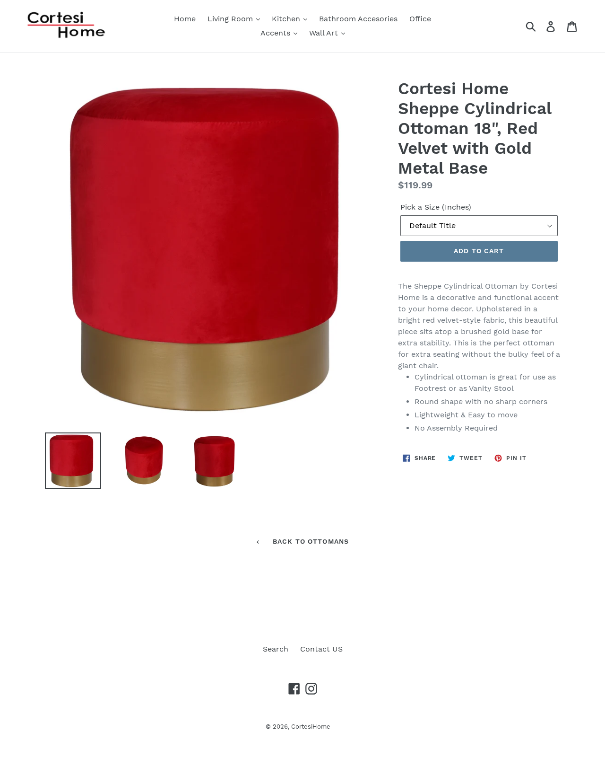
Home (185, 18)
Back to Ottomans (309, 541)
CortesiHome (310, 726)
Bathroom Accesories (358, 18)
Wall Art (324, 32)
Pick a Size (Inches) (435, 207)
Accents (276, 32)
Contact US (321, 648)
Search (275, 648)
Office (420, 18)
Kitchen (287, 18)
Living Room (231, 18)
